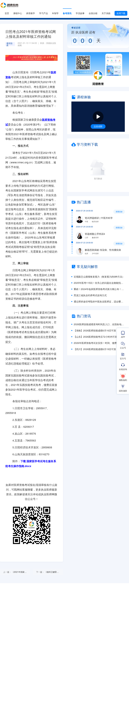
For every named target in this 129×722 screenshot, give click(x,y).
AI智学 (55, 13)
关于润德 (106, 13)
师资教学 (30, 13)
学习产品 (43, 13)
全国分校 (93, 13)
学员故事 (80, 13)
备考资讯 (67, 13)
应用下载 (121, 13)
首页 (7, 13)
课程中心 (17, 13)
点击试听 (98, 126)
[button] (98, 69)
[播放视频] (98, 116)
